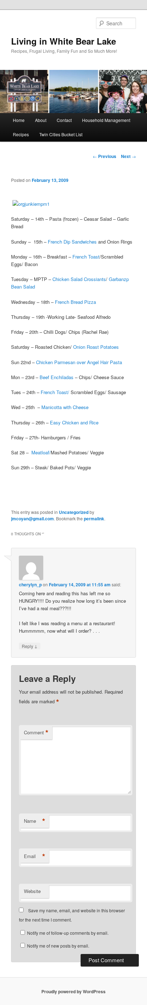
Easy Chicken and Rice (74, 422)
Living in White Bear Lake (63, 41)
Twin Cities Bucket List (60, 134)
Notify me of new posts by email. (58, 946)
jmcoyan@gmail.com (32, 518)
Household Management (106, 120)
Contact (64, 120)
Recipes (21, 134)
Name (34, 821)
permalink (94, 518)
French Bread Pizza (75, 302)
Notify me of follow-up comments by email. (67, 933)
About (40, 120)
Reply (29, 646)
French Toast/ (55, 392)
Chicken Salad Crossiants (79, 279)
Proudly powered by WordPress (73, 991)
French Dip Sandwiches (72, 241)
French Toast (86, 256)
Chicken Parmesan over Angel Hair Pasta (79, 362)
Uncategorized (73, 512)
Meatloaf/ (41, 452)
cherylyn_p (30, 584)
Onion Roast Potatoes (96, 346)
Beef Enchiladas (57, 377)
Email (34, 856)
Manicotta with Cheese (64, 407)
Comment (36, 732)
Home (19, 120)
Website (32, 891)
